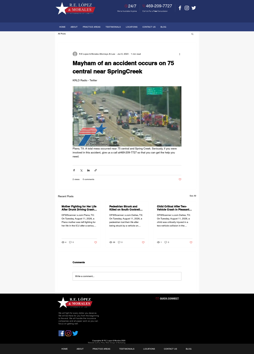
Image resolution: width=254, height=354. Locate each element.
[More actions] (179, 54)
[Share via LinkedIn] (88, 170)
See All (193, 196)
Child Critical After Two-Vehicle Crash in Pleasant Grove (173, 208)
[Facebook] (180, 8)
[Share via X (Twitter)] (81, 170)
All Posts (62, 33)
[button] (192, 34)
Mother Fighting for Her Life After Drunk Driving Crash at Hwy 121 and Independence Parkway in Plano (79, 208)
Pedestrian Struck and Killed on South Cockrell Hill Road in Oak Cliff (124, 208)
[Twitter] (194, 8)
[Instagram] (187, 8)
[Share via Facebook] (74, 170)
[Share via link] (95, 170)
